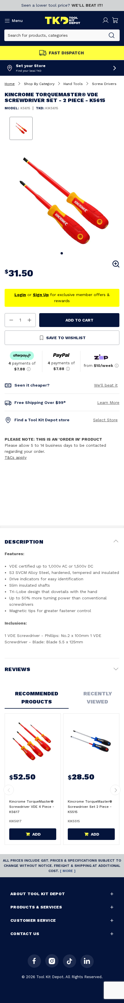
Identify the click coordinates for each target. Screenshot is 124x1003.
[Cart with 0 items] (115, 20)
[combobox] (54, 35)
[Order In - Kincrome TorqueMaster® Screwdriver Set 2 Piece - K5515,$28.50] (91, 741)
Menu (17, 20)
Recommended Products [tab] (36, 697)
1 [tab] (62, 253)
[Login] (105, 20)
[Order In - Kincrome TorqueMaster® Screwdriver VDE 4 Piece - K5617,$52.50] (32, 741)
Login (20, 294)
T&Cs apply (16, 457)
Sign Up (41, 294)
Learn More (108, 402)
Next (115, 790)
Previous (8, 790)
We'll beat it (106, 385)
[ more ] (68, 871)
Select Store (105, 420)
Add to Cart (79, 320)
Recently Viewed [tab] (97, 697)
